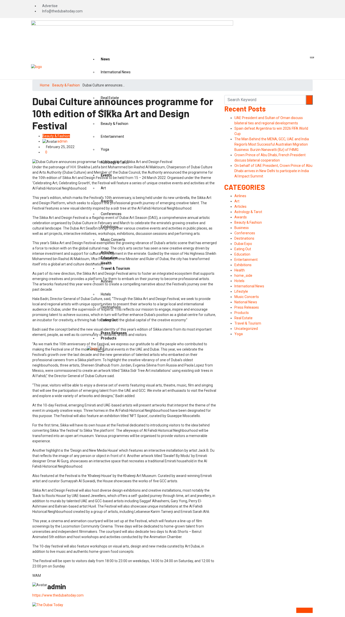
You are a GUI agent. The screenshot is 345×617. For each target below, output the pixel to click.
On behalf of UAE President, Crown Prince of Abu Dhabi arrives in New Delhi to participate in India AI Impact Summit (273, 171)
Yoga (238, 334)
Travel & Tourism (247, 323)
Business (241, 228)
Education (242, 254)
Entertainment (246, 260)
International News (116, 72)
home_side (243, 275)
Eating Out (242, 249)
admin (62, 141)
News (105, 59)
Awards (240, 217)
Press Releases (246, 307)
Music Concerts (246, 297)
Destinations (244, 238)
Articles (240, 206)
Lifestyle (241, 291)
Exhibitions (243, 265)
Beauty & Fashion (66, 85)
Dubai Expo (243, 244)
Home (45, 85)
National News (245, 302)
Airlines (240, 196)
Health (239, 270)
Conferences (244, 233)
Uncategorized (246, 329)
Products (241, 313)
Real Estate (243, 318)
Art (236, 201)
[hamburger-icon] (312, 57)
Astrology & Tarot (248, 212)
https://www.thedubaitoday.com (58, 595)
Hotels (239, 281)
